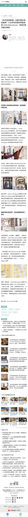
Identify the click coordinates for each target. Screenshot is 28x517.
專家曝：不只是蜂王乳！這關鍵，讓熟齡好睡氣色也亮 (5, 403)
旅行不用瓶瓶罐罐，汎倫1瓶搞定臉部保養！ (13, 423)
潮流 (18, 5)
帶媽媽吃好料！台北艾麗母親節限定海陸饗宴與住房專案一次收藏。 (14, 438)
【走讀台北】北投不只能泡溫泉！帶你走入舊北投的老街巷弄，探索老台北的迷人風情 (14, 467)
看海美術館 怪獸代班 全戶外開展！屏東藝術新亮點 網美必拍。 (14, 433)
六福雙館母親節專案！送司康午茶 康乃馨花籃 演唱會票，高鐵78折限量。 (14, 446)
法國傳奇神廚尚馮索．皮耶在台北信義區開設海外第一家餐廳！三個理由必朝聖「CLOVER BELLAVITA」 (14, 322)
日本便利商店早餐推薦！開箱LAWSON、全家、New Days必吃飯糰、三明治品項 (14, 403)
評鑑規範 (17, 487)
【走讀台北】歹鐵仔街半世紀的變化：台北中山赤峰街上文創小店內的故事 (14, 458)
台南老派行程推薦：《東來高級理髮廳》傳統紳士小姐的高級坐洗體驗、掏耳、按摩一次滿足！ (14, 471)
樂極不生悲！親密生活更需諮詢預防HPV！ (14, 413)
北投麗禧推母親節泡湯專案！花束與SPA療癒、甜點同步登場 (14, 442)
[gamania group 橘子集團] (14, 510)
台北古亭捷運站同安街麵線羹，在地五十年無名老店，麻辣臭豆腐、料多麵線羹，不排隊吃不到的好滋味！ (23, 403)
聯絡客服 (22, 487)
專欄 (22, 5)
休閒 (14, 5)
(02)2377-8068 (15, 490)
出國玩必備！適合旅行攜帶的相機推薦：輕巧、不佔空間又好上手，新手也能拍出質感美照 (23, 423)
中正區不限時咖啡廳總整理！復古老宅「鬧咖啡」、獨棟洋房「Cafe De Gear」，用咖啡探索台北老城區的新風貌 (5, 423)
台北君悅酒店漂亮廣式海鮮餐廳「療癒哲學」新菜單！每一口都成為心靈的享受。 (14, 450)
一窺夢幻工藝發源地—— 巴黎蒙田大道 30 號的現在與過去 (14, 330)
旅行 (10, 5)
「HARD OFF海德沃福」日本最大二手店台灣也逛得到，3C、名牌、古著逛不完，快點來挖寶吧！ (14, 475)
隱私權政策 (11, 487)
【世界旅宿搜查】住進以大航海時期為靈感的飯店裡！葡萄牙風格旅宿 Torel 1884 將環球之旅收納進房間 (14, 326)
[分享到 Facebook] (7, 514)
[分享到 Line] (20, 514)
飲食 (6, 5)
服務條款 (6, 487)
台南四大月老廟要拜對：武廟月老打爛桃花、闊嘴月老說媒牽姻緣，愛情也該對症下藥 (14, 463)
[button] (15, 390)
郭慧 (10, 35)
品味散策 (5, 15)
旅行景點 (10, 15)
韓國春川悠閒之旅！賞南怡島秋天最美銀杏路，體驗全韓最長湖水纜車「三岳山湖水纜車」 (23, 413)
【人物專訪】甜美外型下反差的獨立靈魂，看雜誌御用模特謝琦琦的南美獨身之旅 (5, 413)
